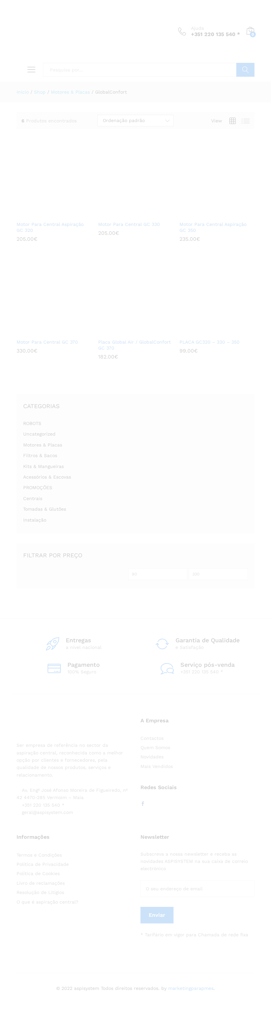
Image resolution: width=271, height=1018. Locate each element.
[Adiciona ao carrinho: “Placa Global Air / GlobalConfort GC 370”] (125, 331)
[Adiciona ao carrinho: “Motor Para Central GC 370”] (43, 331)
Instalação (34, 520)
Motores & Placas (42, 444)
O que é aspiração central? (47, 902)
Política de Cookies (38, 873)
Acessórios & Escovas (47, 477)
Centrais (32, 498)
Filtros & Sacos (40, 455)
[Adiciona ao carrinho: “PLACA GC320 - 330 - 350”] (206, 331)
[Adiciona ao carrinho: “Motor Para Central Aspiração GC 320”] (43, 213)
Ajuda (197, 28)
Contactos (152, 738)
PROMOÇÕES (37, 487)
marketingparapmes (190, 988)
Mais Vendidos (156, 766)
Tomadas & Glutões (44, 509)
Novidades (152, 756)
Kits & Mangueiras (43, 466)
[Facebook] (142, 804)
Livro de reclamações (41, 883)
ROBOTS (32, 423)
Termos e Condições (39, 855)
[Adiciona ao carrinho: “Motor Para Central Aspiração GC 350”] (206, 213)
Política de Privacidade (43, 864)
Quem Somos (155, 747)
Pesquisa (245, 70)
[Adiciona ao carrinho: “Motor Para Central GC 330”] (125, 213)
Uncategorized (39, 434)
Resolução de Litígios (40, 892)
